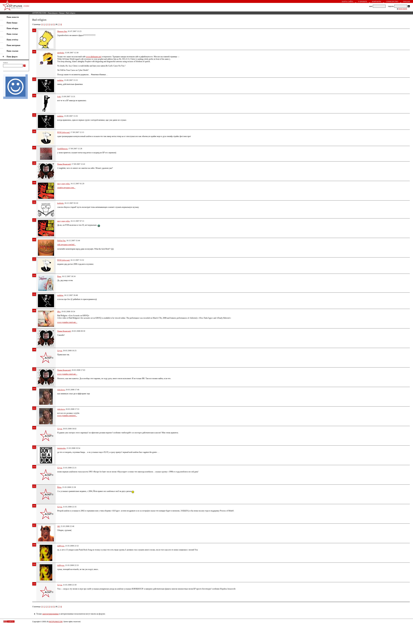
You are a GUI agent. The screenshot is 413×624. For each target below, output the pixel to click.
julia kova (61, 390)
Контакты (376, 1)
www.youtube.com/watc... (67, 322)
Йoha (59, 487)
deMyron (60, 546)
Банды (61, 13)
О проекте (362, 1)
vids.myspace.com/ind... (66, 244)
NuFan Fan (61, 241)
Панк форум (52, 13)
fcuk (59, 96)
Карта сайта (347, 1)
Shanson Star (62, 31)
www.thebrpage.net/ (93, 56)
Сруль (59, 351)
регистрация (403, 9)
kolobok (60, 203)
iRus (58, 311)
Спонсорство (392, 1)
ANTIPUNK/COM (39, 13)
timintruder (61, 448)
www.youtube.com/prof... (67, 415)
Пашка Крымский (64, 164)
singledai (60, 53)
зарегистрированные (50, 614)
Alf (58, 526)
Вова (59, 276)
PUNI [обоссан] (63, 132)
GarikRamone (62, 149)
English (406, 1)
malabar (60, 80)
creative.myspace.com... (66, 187)
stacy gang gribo (63, 184)
